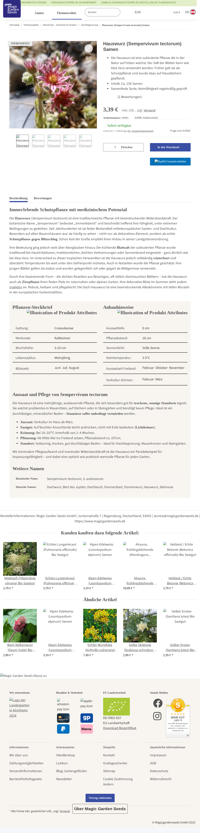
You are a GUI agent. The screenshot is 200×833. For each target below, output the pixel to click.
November (176, 367)
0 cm (145, 328)
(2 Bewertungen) (130, 96)
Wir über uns (18, 755)
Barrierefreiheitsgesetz (25, 779)
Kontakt (109, 755)
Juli (64, 367)
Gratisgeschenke (115, 763)
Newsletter (64, 779)
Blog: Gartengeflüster (71, 771)
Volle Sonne (151, 347)
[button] (151, 12)
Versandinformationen (25, 771)
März (158, 379)
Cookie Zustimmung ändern (118, 782)
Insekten (15, 287)
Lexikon (62, 763)
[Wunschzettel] (160, 12)
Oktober (161, 367)
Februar (148, 367)
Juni (57, 367)
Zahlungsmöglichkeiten (26, 763)
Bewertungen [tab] (43, 198)
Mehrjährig (62, 357)
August (74, 367)
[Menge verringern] (107, 147)
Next (95, 141)
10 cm (146, 338)
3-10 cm (60, 347)
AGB (153, 763)
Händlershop (65, 755)
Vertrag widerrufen (100, 798)
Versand (149, 110)
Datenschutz (159, 771)
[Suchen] (124, 12)
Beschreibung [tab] (18, 198)
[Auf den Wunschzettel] (88, 48)
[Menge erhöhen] (139, 147)
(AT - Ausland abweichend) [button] (140, 131)
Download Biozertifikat (119, 728)
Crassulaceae (63, 328)
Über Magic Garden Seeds (100, 808)
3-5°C (146, 357)
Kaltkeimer (62, 338)
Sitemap (109, 771)
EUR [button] (138, 12)
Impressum (158, 755)
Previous (12, 141)
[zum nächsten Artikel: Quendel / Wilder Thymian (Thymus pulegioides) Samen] (186, 25)
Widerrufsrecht (160, 779)
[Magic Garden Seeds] (12, 12)
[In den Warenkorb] (12, 38)
